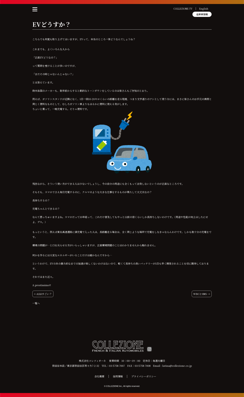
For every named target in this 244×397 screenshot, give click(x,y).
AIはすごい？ (44, 294)
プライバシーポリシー (143, 376)
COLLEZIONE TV (182, 8)
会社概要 (99, 376)
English (203, 8)
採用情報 (118, 376)
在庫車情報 (202, 14)
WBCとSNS (200, 294)
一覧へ (36, 303)
